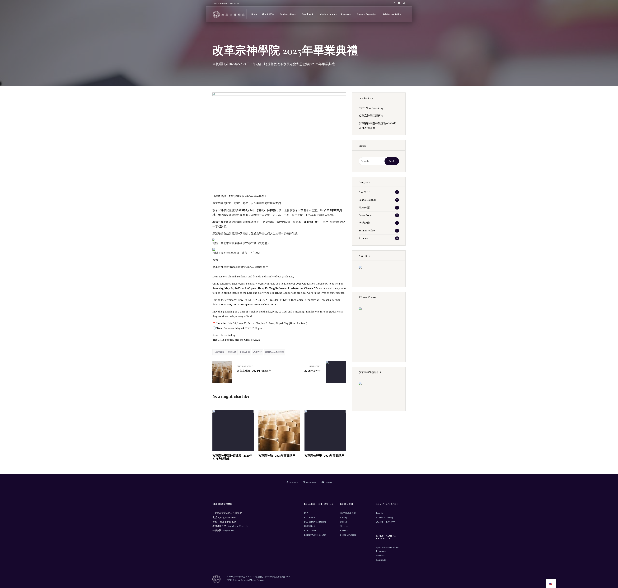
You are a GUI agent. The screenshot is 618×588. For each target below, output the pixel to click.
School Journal (367, 199)
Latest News (366, 215)
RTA (306, 513)
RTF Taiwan (309, 517)
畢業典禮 (232, 352)
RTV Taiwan (310, 530)
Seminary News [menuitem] (287, 14)
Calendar (344, 530)
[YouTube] (398, 3)
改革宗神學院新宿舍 (371, 115)
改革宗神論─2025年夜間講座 (254, 368)
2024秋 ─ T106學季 (385, 522)
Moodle (343, 522)
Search (391, 161)
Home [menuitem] (254, 14)
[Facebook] (389, 3)
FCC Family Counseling (315, 522)
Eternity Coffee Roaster (315, 535)
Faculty (379, 513)
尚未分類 (364, 207)
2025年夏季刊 (312, 368)
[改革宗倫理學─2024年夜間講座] (325, 430)
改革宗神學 (219, 352)
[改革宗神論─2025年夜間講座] (279, 430)
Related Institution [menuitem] (392, 14)
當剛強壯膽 (244, 352)
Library (343, 517)
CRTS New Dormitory (371, 108)
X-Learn (344, 526)
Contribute (381, 560)
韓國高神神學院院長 (274, 352)
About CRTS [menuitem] (268, 14)
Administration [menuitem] (327, 14)
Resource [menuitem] (346, 14)
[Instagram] (393, 3)
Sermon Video (367, 230)
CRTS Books (310, 526)
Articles (363, 238)
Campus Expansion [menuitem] (366, 14)
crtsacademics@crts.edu (237, 526)
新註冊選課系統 (348, 513)
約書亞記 (257, 352)
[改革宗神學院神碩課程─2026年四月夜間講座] (233, 430)
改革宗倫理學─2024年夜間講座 (324, 455)
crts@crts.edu (228, 530)
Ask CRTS (364, 192)
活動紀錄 (364, 222)
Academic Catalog (384, 517)
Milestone (380, 555)
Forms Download (348, 535)
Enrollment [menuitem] (307, 14)
